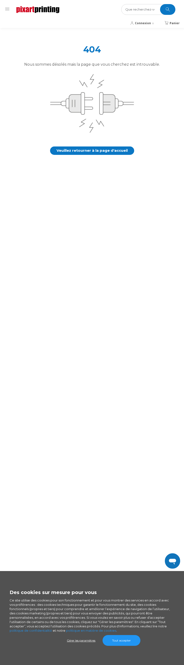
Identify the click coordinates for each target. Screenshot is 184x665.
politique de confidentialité (31, 630)
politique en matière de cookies (91, 630)
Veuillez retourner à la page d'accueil (92, 150)
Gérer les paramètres (81, 640)
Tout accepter (121, 640)
